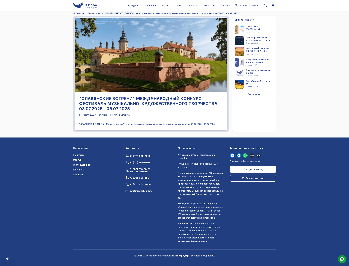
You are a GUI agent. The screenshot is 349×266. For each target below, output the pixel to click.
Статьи (77, 159)
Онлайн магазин (254, 178)
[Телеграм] (239, 155)
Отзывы (193, 5)
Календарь (150, 5)
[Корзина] (265, 5)
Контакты (209, 5)
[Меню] (273, 5)
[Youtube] (258, 155)
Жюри (180, 5)
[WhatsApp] (245, 155)
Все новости (94, 13)
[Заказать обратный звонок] (7, 258)
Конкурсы (133, 5)
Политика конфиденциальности (245, 161)
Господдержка (81, 164)
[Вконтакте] (232, 155)
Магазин (225, 5)
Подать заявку (254, 169)
